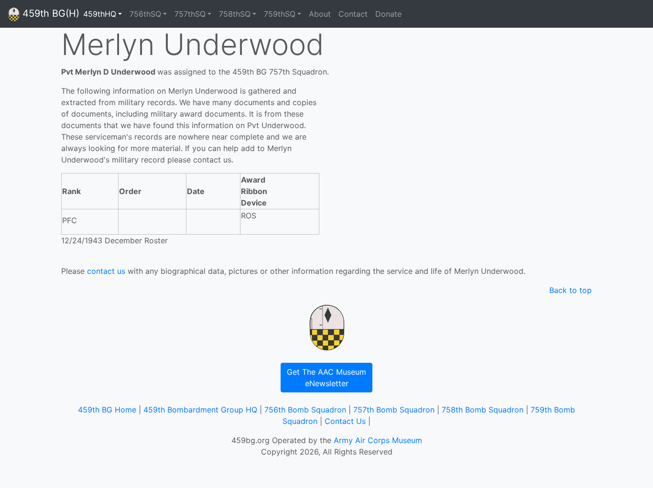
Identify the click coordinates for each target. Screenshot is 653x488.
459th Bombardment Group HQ (200, 409)
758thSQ (234, 14)
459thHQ (99, 14)
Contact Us (345, 421)
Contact (353, 14)
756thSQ (145, 14)
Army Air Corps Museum (378, 440)
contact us (106, 271)
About (320, 14)
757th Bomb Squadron (394, 409)
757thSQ (190, 14)
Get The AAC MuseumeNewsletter (326, 377)
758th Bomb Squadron (482, 409)
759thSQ (279, 14)
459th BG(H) (49, 13)
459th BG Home (107, 409)
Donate (388, 14)
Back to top (570, 290)
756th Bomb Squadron (305, 409)
